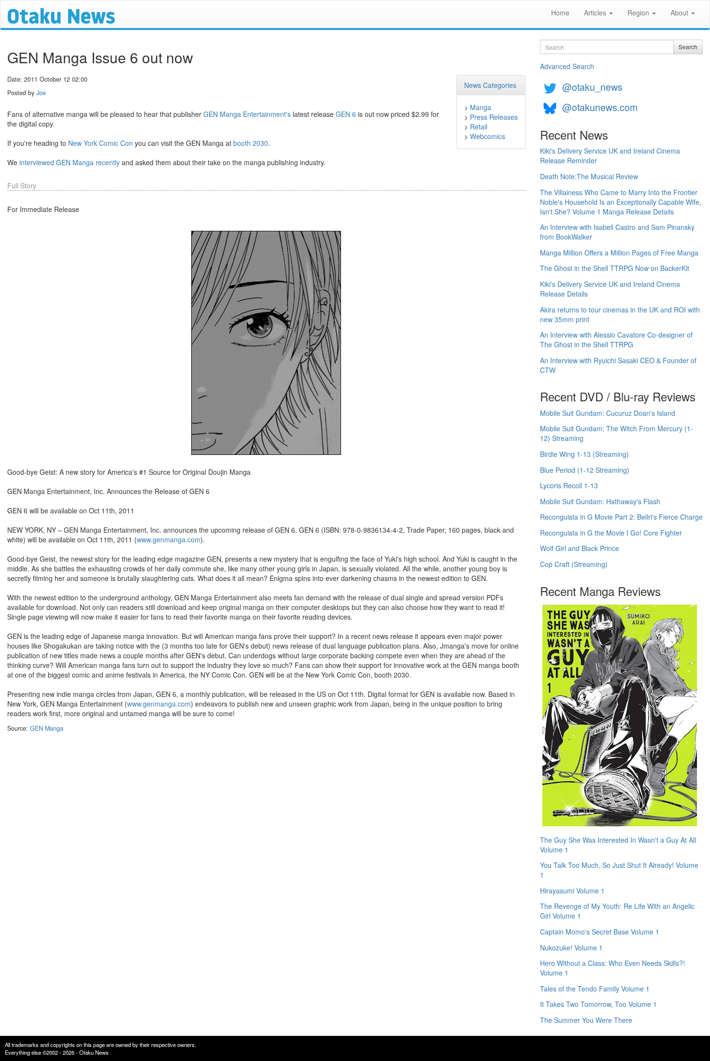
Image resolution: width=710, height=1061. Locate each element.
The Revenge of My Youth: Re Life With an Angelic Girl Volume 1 (617, 910)
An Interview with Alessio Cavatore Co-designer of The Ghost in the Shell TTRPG (616, 339)
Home (560, 12)
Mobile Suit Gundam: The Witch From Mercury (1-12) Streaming (616, 433)
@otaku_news (592, 87)
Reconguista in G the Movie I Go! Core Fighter (611, 533)
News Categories (490, 85)
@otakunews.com (600, 107)
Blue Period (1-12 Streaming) (584, 470)
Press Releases (494, 117)
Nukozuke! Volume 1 (571, 947)
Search (688, 46)
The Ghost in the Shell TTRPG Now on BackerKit (614, 268)
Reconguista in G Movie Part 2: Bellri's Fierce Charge (621, 517)
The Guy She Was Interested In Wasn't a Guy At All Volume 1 (618, 844)
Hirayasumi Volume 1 (572, 890)
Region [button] (639, 12)
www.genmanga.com (168, 539)
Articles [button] (596, 12)
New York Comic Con (100, 143)
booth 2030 (250, 143)
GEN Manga (46, 728)
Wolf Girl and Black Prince (579, 548)
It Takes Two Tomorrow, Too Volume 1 (598, 1004)
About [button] (680, 12)
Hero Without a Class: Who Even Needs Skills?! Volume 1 (612, 967)
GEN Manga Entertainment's (247, 114)
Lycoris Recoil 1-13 (569, 485)
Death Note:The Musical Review (589, 176)
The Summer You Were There (586, 1020)
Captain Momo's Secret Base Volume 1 (599, 931)
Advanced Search (567, 66)
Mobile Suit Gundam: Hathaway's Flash (600, 501)
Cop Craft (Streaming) (574, 564)
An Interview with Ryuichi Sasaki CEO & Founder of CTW (618, 365)
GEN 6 (346, 114)
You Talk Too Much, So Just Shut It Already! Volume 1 (619, 869)
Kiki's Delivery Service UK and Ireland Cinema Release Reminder (610, 155)
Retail (478, 126)
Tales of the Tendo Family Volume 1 (595, 988)
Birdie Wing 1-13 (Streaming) (584, 454)
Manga (480, 107)
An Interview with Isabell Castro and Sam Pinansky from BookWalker (617, 231)
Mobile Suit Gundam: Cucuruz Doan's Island (607, 413)
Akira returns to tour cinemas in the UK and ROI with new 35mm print (620, 314)
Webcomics (487, 136)
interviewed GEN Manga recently (69, 162)
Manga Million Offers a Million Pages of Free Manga (619, 252)
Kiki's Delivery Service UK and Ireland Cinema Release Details (610, 288)
